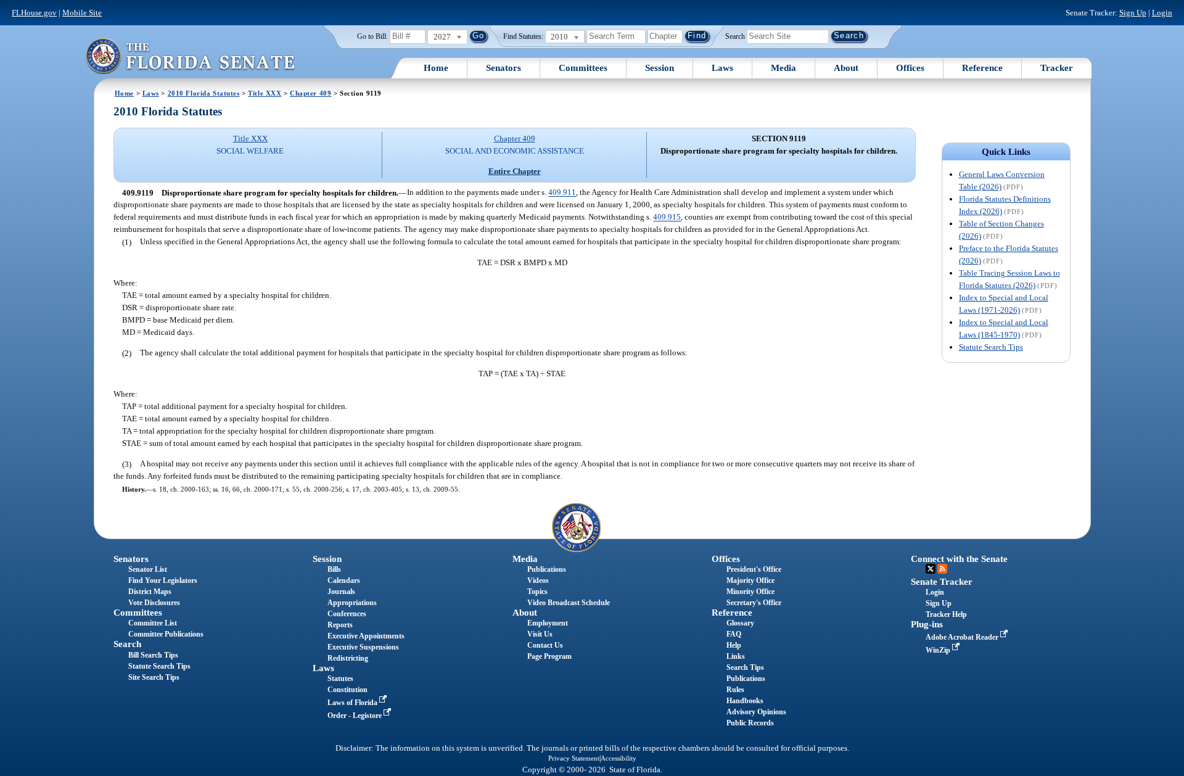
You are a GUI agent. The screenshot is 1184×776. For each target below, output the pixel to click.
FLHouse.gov (34, 12)
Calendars (343, 580)
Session (659, 68)
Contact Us (545, 645)
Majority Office (750, 580)
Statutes (340, 678)
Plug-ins (927, 624)
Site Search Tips (153, 677)
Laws (722, 68)
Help (733, 645)
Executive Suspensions (363, 647)
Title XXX (264, 93)
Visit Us (540, 634)
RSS (942, 569)
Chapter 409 (310, 93)
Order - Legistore (355, 715)
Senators (503, 68)
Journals (341, 591)
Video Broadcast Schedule (568, 602)
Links (735, 656)
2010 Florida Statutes (204, 93)
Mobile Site (82, 12)
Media (783, 68)
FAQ (733, 634)
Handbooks (744, 700)
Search (735, 35)
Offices (910, 68)
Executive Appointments (366, 636)
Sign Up (1132, 12)
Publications (546, 569)
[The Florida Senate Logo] (190, 56)
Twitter (930, 569)
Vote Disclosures (154, 602)
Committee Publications (166, 634)
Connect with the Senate (959, 559)
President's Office (753, 569)
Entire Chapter (514, 171)
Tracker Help (946, 614)
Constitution (347, 689)
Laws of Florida (353, 702)
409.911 (562, 192)
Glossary (740, 623)
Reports (340, 625)
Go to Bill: (372, 36)
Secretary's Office (753, 602)
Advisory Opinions (756, 712)
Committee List (152, 623)
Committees (583, 68)
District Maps (149, 591)
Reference (982, 68)
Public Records (750, 723)
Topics (537, 591)
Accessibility (618, 758)
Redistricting (347, 658)
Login (1162, 12)
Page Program (549, 656)
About (846, 68)
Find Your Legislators (162, 580)
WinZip (939, 650)
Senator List (147, 569)
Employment (547, 623)
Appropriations (352, 602)
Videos (538, 580)
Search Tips (745, 667)
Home (436, 68)
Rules (735, 689)
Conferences (346, 613)
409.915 (667, 217)
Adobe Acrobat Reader (963, 637)
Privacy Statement (573, 758)
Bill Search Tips (153, 655)
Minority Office (750, 591)
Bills (334, 569)
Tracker (1056, 68)
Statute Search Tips (991, 347)
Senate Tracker (941, 582)
